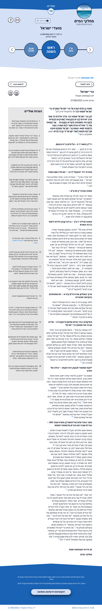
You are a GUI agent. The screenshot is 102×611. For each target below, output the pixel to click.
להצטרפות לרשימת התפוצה (51, 592)
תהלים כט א (61, 244)
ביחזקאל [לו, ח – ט (83, 305)
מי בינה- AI (41, 20)
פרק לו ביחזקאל (25, 121)
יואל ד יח (65, 539)
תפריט (51, 6)
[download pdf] (10, 93)
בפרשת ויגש (18, 196)
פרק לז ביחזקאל (18, 194)
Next (90, 49)
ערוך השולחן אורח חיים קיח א (78, 294)
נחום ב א (87, 351)
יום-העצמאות (87, 78)
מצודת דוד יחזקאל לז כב (80, 172)
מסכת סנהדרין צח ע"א (81, 191)
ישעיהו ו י (87, 268)
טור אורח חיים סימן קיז (27, 254)
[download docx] (16, 93)
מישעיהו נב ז (13, 281)
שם (89, 250)
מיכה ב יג (87, 363)
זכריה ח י (87, 211)
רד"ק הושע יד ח (84, 144)
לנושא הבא (18, 84)
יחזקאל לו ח (78, 202)
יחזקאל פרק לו (64, 111)
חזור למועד (85, 84)
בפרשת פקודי (28, 240)
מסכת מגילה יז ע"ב (83, 221)
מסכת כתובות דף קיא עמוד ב (24, 307)
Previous (12, 49)
